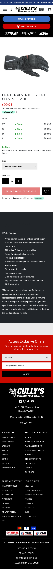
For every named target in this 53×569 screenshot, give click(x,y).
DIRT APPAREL (8, 442)
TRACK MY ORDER (10, 486)
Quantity (6, 175)
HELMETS (6, 463)
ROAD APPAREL (8, 437)
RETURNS (6, 508)
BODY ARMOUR (8, 468)
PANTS (5, 450)
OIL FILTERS (29, 463)
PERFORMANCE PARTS (34, 450)
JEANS (5, 459)
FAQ (3, 521)
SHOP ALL (29, 437)
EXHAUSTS (29, 472)
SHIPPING (6, 503)
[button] (4, 9)
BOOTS (5, 455)
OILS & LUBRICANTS (33, 459)
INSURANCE (30, 503)
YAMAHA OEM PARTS (33, 446)
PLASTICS (29, 455)
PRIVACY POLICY (9, 512)
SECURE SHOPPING (26, 548)
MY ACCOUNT (7, 490)
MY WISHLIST (7, 495)
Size (4, 161)
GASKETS (29, 468)
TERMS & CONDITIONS (11, 516)
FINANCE (28, 499)
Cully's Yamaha (19, 542)
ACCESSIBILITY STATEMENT (26, 562)
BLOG (27, 512)
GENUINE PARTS (28, 26)
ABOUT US (29, 486)
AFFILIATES (29, 508)
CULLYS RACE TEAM (33, 490)
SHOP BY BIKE (28, 18)
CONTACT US (30, 516)
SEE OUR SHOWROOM (34, 495)
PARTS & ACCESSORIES (34, 442)
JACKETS (6, 446)
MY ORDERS (7, 499)
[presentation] (46, 191)
